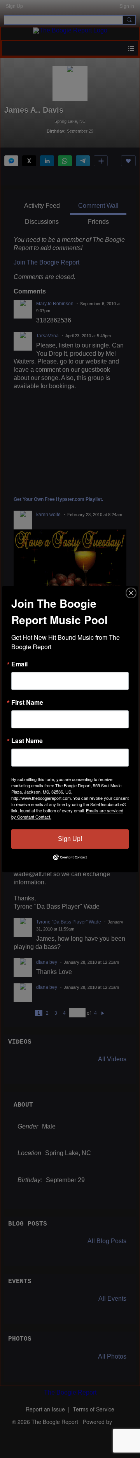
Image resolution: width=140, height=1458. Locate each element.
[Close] (131, 593)
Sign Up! (70, 838)
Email (19, 664)
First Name (27, 702)
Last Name (27, 741)
